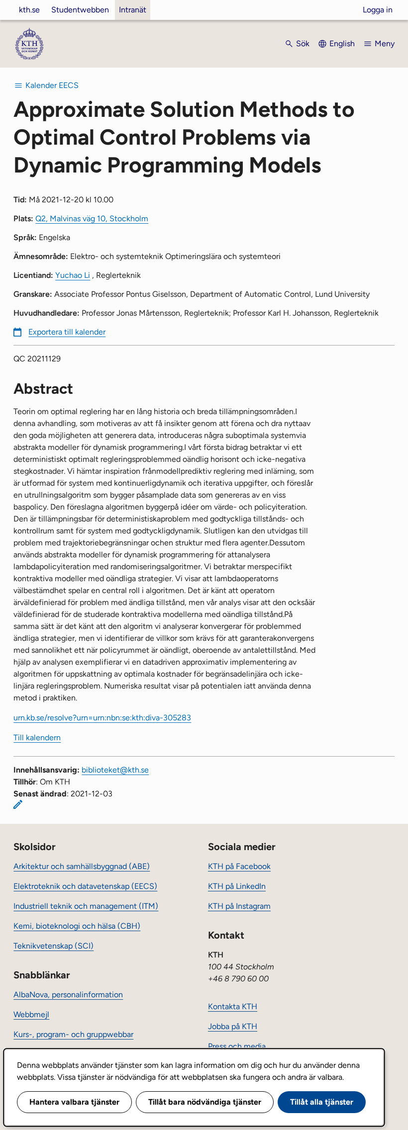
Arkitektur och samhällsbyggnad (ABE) (81, 866)
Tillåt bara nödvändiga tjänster (204, 1102)
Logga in (378, 9)
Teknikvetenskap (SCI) (53, 946)
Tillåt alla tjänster (321, 1102)
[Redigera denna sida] (17, 804)
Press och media (237, 1046)
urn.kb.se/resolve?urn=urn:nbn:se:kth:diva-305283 (102, 717)
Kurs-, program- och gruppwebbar (73, 1034)
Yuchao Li (72, 275)
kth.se (29, 9)
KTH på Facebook (239, 866)
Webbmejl (31, 1014)
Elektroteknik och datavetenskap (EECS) (85, 886)
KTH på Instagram (239, 906)
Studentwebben (80, 9)
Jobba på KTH (232, 1026)
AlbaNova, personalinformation (68, 994)
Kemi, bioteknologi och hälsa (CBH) (76, 926)
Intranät (132, 9)
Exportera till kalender (66, 332)
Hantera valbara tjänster (74, 1102)
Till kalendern (37, 737)
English (342, 43)
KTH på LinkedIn (237, 886)
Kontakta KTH (232, 1006)
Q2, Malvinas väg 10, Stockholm (91, 218)
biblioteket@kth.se (115, 770)
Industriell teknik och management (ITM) (85, 906)
